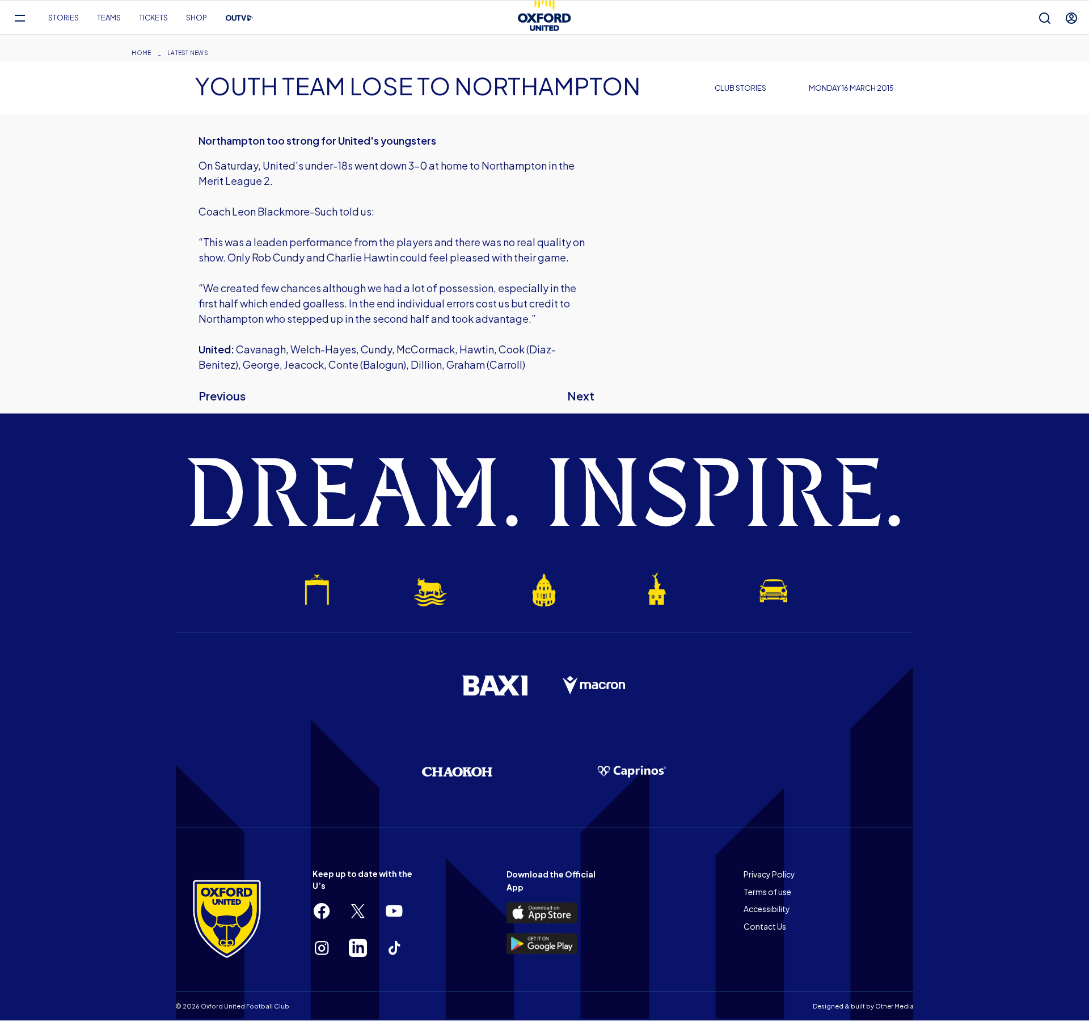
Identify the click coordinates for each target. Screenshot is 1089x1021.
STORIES (63, 17)
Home (141, 52)
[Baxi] (494, 685)
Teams (109, 17)
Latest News (187, 52)
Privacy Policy (769, 874)
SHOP (196, 17)
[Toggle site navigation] (19, 18)
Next (580, 396)
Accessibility (767, 909)
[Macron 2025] (594, 686)
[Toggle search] (1045, 18)
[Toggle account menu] (1071, 18)
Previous (222, 396)
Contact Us (765, 926)
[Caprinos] (632, 772)
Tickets (153, 17)
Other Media (894, 1006)
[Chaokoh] (457, 772)
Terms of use (767, 892)
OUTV (239, 18)
